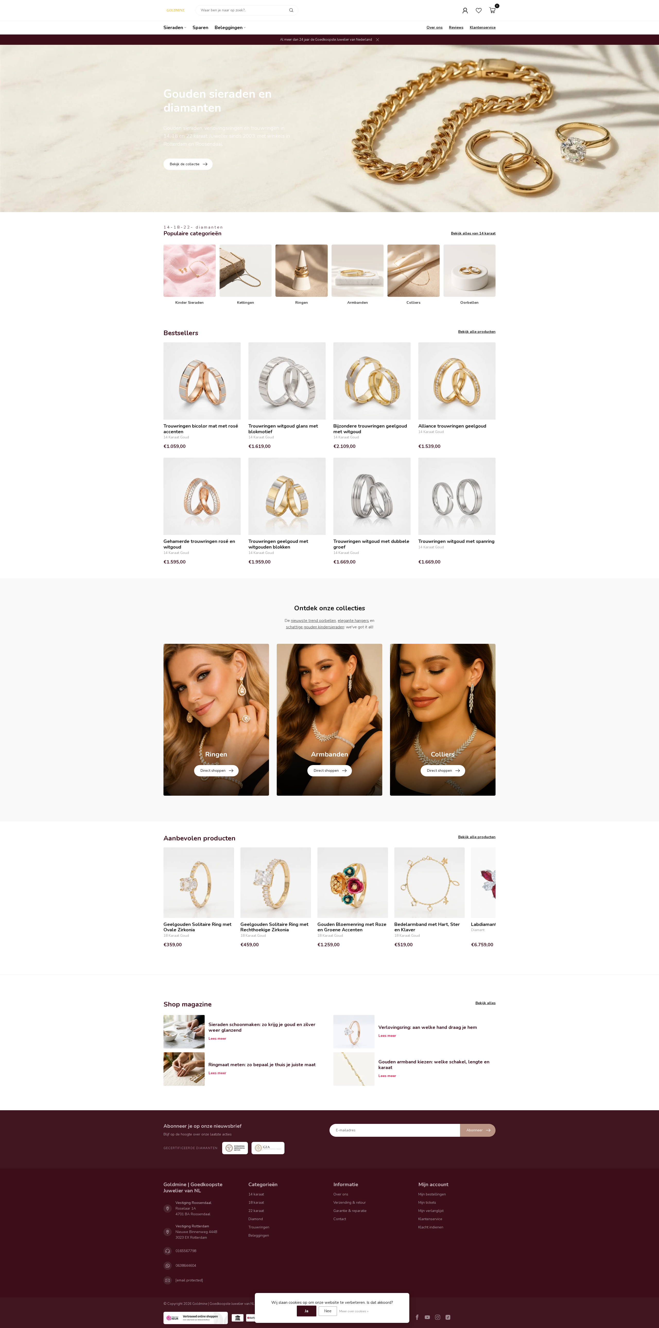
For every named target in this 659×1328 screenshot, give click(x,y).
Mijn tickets (427, 1202)
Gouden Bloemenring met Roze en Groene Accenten (351, 927)
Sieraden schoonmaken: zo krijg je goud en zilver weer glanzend (262, 1027)
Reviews (456, 27)
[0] (492, 10)
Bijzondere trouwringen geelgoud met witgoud (370, 429)
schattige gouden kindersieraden (315, 627)
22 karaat (256, 1210)
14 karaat (256, 1194)
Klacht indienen (430, 1227)
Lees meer (217, 1038)
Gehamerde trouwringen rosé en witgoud (199, 544)
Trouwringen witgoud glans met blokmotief (283, 429)
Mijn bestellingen (432, 1194)
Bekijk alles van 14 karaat (473, 233)
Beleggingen (228, 27)
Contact (339, 1219)
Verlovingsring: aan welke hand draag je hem (427, 1027)
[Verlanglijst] (479, 10)
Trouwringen (258, 1227)
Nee (328, 1311)
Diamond (255, 1219)
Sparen (200, 27)
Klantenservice (483, 27)
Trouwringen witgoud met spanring (456, 541)
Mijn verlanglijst (431, 1210)
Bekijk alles (485, 1003)
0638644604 (186, 1265)
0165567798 (186, 1250)
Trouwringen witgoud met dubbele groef (371, 544)
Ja (306, 1311)
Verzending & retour (349, 1202)
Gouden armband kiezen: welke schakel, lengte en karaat (433, 1065)
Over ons (435, 27)
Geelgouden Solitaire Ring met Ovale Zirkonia (197, 927)
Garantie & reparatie (350, 1210)
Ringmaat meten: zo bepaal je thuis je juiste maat (262, 1065)
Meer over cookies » (354, 1311)
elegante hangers (353, 620)
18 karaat (256, 1202)
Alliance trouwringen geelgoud (452, 426)
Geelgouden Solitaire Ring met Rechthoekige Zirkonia (274, 927)
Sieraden (173, 27)
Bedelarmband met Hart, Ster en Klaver (427, 927)
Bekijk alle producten (477, 331)
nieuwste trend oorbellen (313, 620)
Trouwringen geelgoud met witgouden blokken (278, 544)
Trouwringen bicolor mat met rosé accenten (200, 429)
